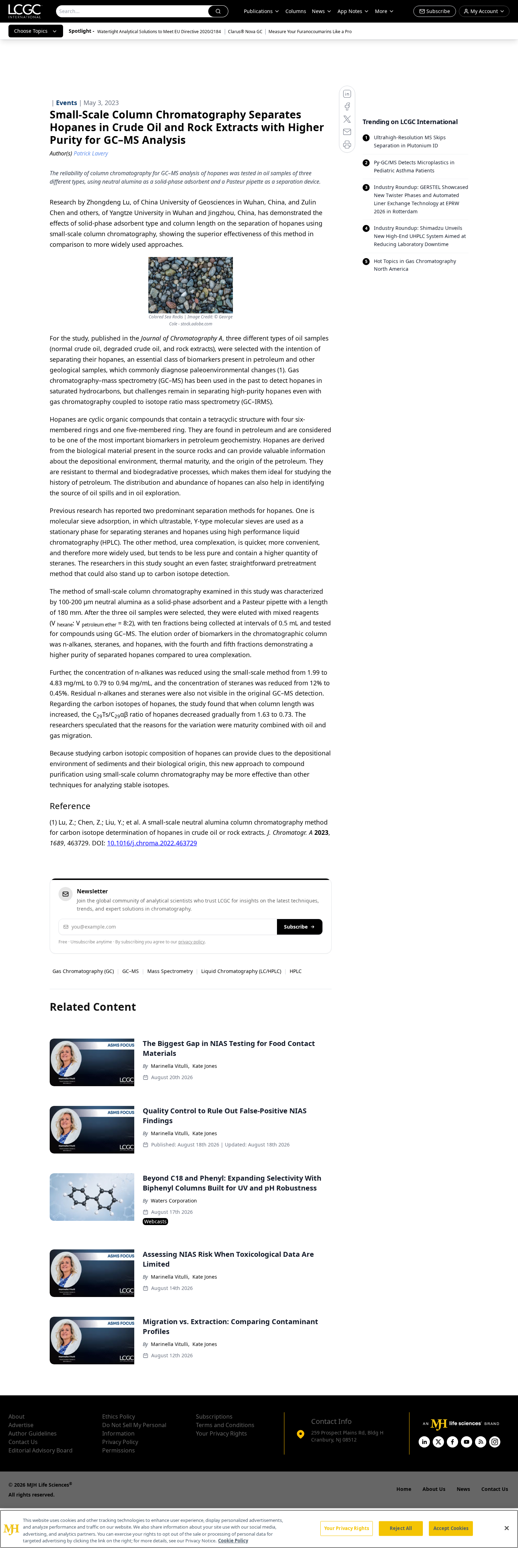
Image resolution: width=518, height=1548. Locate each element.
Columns (295, 11)
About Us (434, 1489)
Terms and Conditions (225, 1425)
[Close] (506, 1528)
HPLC (296, 971)
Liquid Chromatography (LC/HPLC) (241, 971)
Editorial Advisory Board (40, 1450)
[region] (259, 1529)
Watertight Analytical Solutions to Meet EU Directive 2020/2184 (159, 32)
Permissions (118, 1450)
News (318, 11)
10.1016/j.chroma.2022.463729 (152, 843)
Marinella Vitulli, (170, 1066)
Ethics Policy (118, 1416)
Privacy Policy (120, 1442)
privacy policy (191, 942)
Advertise (20, 1425)
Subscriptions (214, 1416)
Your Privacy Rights (221, 1433)
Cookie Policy (233, 1540)
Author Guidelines (32, 1433)
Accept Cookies (451, 1528)
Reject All (401, 1528)
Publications (258, 11)
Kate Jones (204, 1066)
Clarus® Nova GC (245, 32)
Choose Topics (31, 30)
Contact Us (23, 1442)
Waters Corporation (174, 1200)
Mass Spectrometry (170, 971)
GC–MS (130, 971)
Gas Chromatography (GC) (83, 971)
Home (403, 1489)
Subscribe (296, 926)
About (16, 1416)
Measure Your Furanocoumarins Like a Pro (310, 32)
